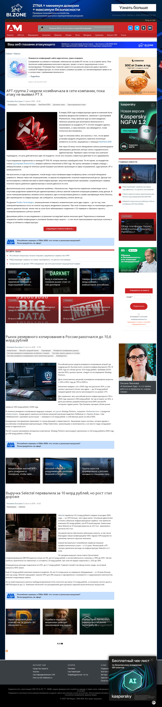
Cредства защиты (40, 668)
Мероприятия (33, 35)
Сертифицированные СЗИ (44, 674)
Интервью (87, 35)
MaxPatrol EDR (44, 105)
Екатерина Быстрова (15, 101)
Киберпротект (61, 356)
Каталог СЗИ (112, 35)
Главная (9, 53)
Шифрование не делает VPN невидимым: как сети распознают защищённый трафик (44, 264)
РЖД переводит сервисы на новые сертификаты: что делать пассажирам (39, 260)
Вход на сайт (150, 20)
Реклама (71, 668)
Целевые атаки (59, 105)
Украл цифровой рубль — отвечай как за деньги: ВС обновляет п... (22, 622)
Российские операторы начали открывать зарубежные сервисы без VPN (39, 256)
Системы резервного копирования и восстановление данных (30, 356)
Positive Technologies (28, 105)
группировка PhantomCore (24, 164)
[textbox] (139, 290)
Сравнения (99, 35)
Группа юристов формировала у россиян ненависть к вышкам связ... (96, 471)
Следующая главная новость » (60, 229)
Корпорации (12, 105)
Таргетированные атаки (76, 105)
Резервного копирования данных (66, 350)
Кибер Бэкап (12, 350)
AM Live (20, 35)
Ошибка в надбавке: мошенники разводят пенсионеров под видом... (59, 622)
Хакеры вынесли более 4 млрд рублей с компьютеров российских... (96, 282)
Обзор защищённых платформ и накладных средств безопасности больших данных (31, 309)
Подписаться (138, 306)
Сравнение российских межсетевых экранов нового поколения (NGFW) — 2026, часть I (86, 309)
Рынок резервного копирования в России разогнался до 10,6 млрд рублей (58, 339)
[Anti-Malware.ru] (14, 28)
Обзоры (68, 35)
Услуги (123, 35)
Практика (58, 35)
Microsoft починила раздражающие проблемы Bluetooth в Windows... (59, 471)
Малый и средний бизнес (29, 350)
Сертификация (74, 671)
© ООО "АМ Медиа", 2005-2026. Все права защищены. (81, 699)
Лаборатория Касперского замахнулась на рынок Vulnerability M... (96, 622)
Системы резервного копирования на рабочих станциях (28, 353)
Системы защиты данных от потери (65, 353)
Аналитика (46, 35)
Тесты (77, 35)
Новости (10, 35)
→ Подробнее (34, 76)
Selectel (22, 507)
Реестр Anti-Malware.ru (42, 677)
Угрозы (36, 671)
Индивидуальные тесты (78, 674)
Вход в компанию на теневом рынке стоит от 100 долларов (57, 282)
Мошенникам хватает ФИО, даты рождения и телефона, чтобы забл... (22, 471)
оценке (58, 411)
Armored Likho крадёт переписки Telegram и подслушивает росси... (20, 282)
